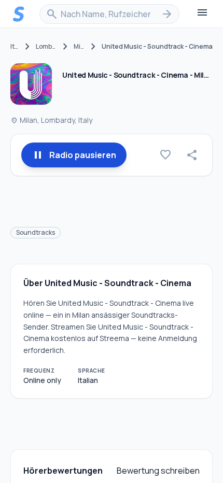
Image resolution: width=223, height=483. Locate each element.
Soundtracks (35, 232)
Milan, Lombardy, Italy (51, 120)
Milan (79, 46)
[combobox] (109, 14)
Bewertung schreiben (158, 470)
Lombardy (46, 46)
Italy (14, 46)
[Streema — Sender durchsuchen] (18, 14)
